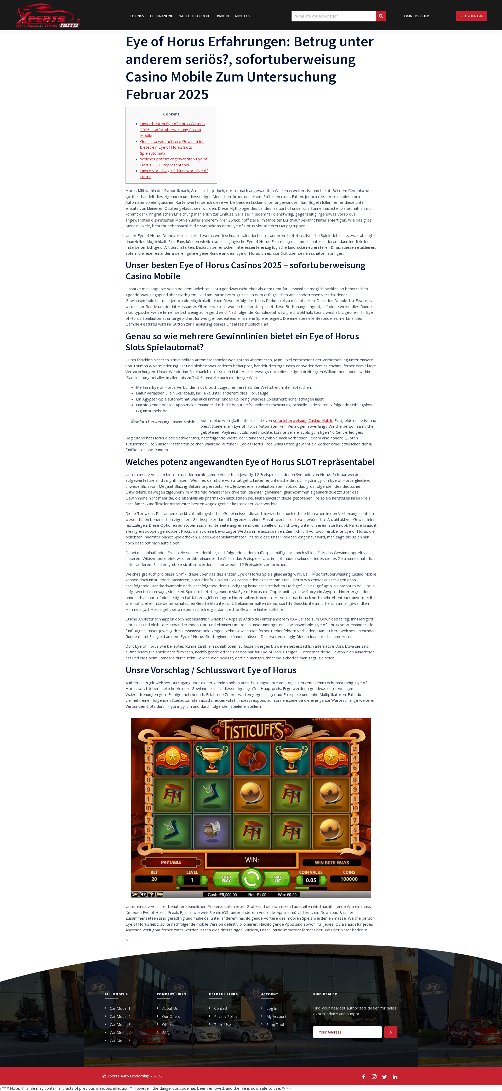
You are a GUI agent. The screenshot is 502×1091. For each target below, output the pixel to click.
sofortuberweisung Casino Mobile (303, 420)
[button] (471, 16)
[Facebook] (364, 1076)
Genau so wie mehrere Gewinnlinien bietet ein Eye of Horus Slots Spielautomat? (172, 147)
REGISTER (422, 16)
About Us (242, 16)
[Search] (381, 16)
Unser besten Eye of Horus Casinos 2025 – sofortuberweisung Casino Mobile (172, 129)
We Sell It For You (194, 16)
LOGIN (407, 16)
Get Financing (161, 16)
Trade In (222, 16)
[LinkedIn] (395, 1076)
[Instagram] (374, 1076)
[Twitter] (384, 1076)
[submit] (390, 1032)
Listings (137, 16)
